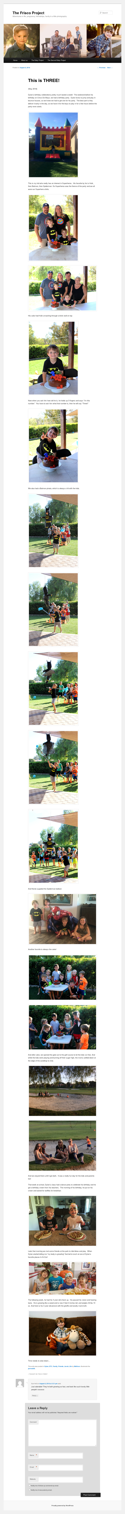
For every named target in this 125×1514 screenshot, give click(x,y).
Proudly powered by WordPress (62, 1505)
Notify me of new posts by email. (41, 1490)
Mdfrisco (77, 1366)
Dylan (46, 1366)
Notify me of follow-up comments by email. (45, 1486)
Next (109, 67)
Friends (60, 1366)
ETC (50, 1366)
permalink (31, 1368)
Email (33, 1467)
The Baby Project (37, 60)
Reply (35, 1395)
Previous (101, 67)
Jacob (66, 1366)
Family (55, 1366)
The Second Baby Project (57, 60)
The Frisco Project (28, 12)
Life (70, 1366)
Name (33, 1455)
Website (33, 1479)
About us (24, 60)
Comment (33, 1422)
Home (15, 60)
